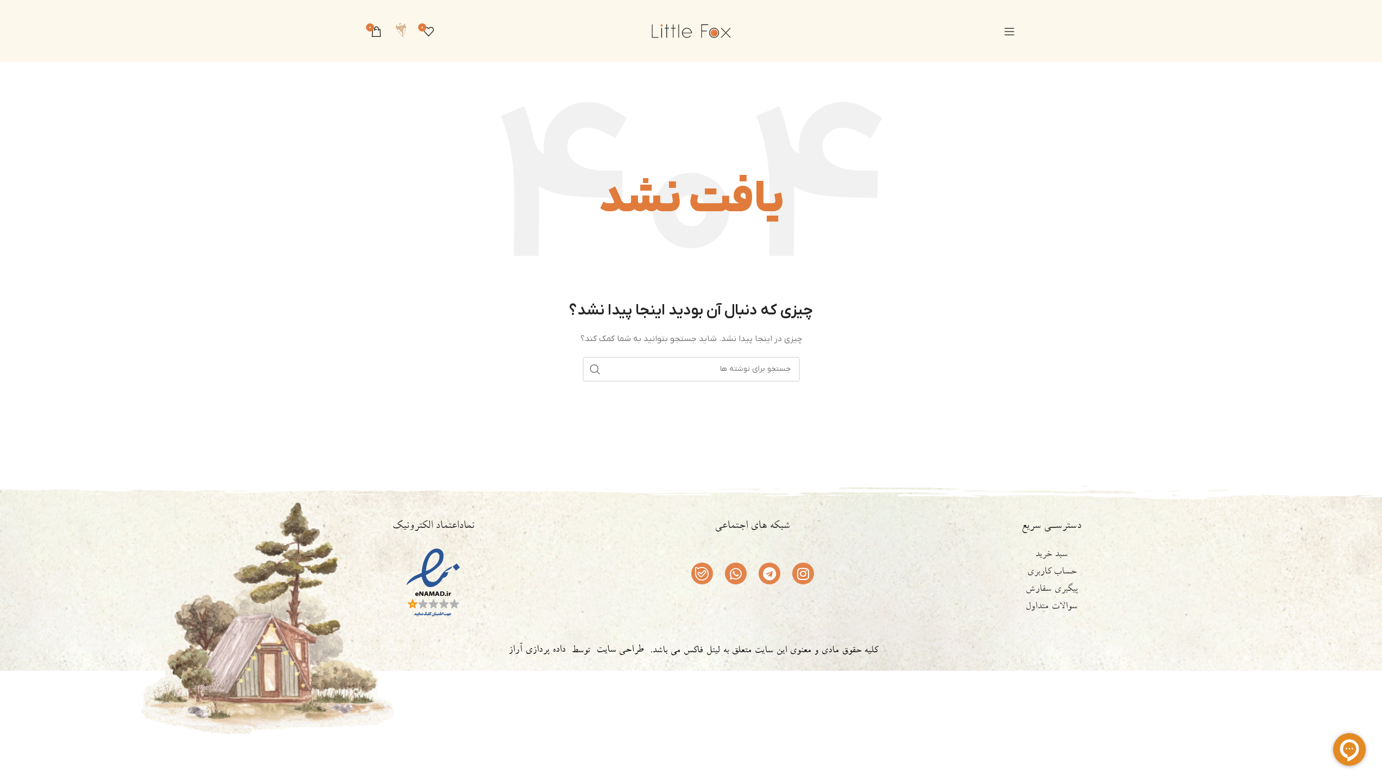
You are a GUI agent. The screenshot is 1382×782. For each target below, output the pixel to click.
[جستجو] (595, 369)
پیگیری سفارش (1051, 589)
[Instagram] (803, 573)
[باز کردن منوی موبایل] (1009, 31)
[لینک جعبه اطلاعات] (401, 31)
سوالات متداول (1051, 607)
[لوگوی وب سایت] (691, 31)
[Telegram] (769, 573)
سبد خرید (1051, 555)
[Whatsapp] (736, 573)
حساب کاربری (1051, 572)
